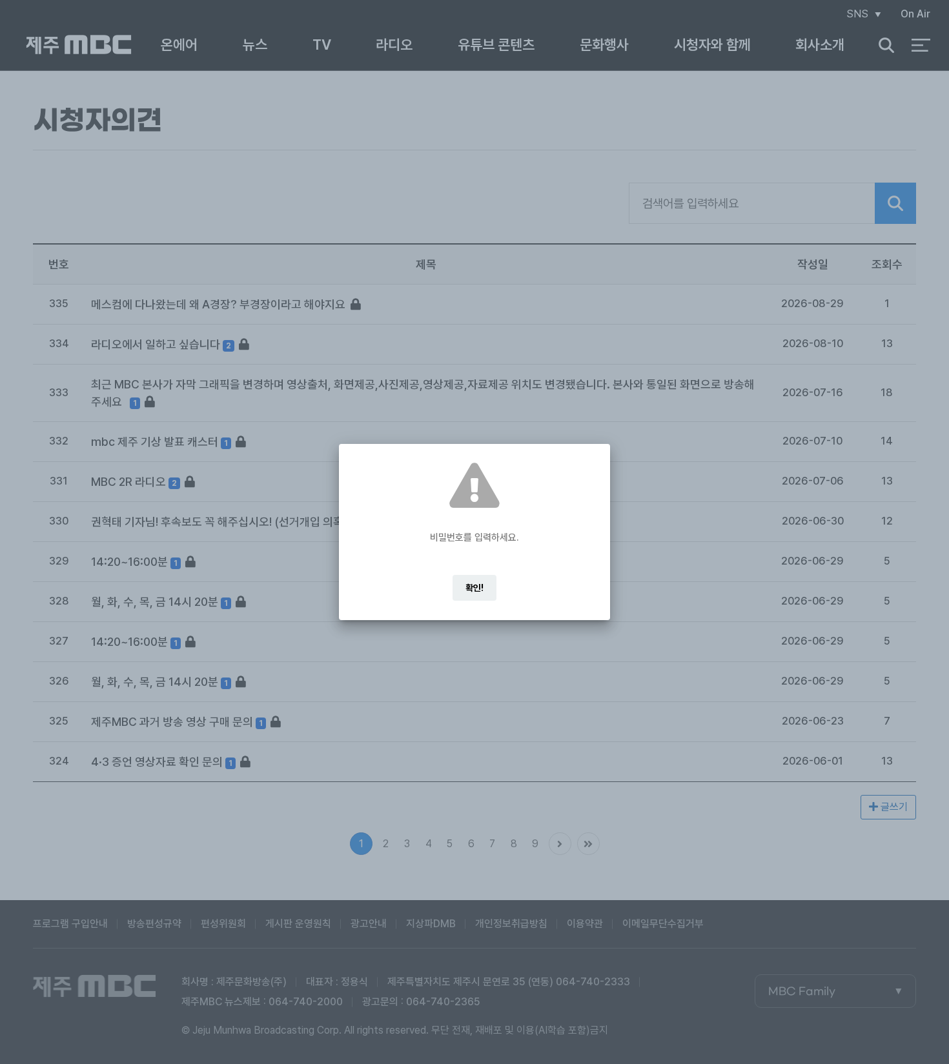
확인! (474, 588)
